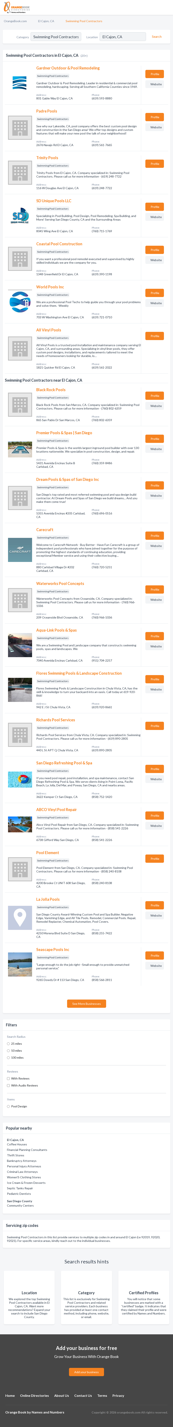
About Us (61, 1395)
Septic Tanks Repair (20, 1188)
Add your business (86, 1372)
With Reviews (20, 1078)
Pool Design (19, 1106)
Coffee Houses (17, 1144)
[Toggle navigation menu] (167, 7)
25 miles (16, 1043)
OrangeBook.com (15, 21)
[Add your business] (86, 1367)
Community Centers (20, 1205)
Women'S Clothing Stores (24, 1177)
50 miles (16, 1050)
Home (10, 1395)
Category (22, 37)
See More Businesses (86, 1003)
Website (156, 84)
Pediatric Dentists (19, 1193)
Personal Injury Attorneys (24, 1166)
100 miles (17, 1057)
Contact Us (83, 1395)
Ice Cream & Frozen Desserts (26, 1182)
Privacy (118, 1395)
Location (92, 37)
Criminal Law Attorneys (22, 1171)
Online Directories (34, 1395)
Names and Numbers (48, 1412)
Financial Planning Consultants (27, 1150)
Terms (102, 1395)
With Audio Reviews (24, 1085)
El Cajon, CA (46, 21)
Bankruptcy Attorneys (21, 1160)
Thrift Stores (15, 1155)
